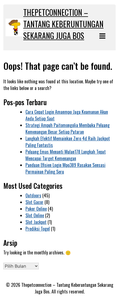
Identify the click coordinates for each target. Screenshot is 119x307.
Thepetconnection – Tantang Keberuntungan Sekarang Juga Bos (63, 24)
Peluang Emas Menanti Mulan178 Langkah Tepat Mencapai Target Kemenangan (65, 155)
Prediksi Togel (37, 228)
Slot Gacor (34, 202)
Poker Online (36, 208)
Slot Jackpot (35, 222)
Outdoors (33, 195)
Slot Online (34, 215)
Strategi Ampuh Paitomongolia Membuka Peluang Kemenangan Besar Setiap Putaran (67, 128)
